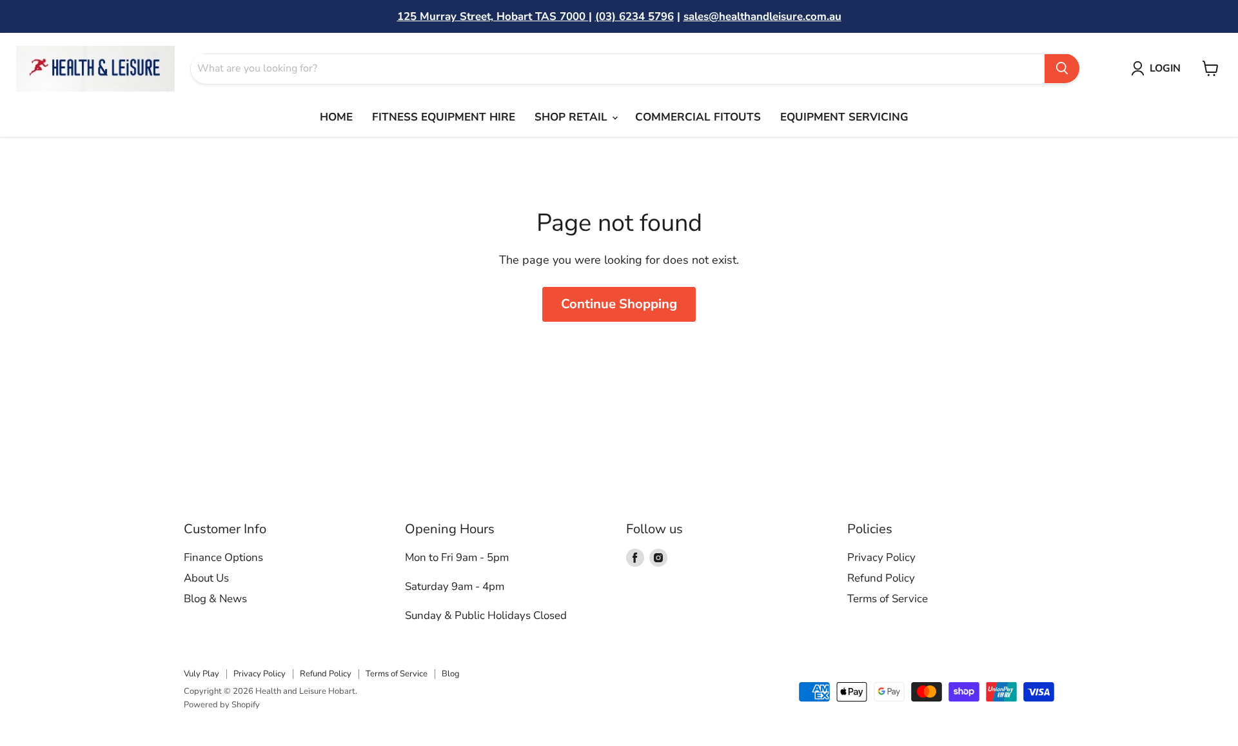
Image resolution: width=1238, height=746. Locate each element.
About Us (206, 578)
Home (336, 117)
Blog (451, 674)
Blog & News (215, 598)
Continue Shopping (619, 304)
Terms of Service (887, 598)
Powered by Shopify (222, 705)
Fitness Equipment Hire (443, 117)
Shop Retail (573, 117)
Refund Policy (881, 578)
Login (1165, 68)
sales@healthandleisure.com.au (762, 16)
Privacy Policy (881, 557)
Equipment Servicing (844, 117)
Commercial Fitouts (698, 117)
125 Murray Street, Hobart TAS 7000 (493, 16)
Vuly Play (201, 674)
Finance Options (223, 557)
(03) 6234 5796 (634, 16)
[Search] (1062, 68)
